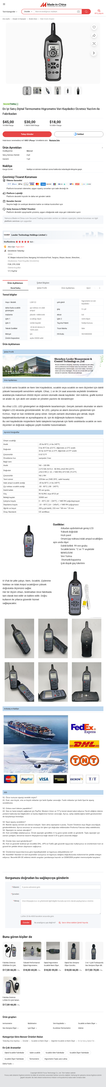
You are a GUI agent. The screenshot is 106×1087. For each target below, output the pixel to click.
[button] (95, 288)
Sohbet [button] (80, 134)
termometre (7, 1023)
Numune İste (54, 140)
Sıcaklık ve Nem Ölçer (86, 1023)
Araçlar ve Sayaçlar (19, 19)
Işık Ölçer (31, 1028)
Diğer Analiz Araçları (47, 19)
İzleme (80, 1028)
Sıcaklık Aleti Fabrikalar (55, 1052)
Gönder (26, 922)
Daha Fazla (7, 1063)
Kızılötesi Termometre (61, 1028)
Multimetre (32, 1023)
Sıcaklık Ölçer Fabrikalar (79, 1052)
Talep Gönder (27, 134)
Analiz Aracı (33, 19)
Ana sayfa (6, 19)
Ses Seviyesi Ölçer (10, 1028)
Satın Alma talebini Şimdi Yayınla (73, 922)
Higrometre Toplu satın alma (55, 1059)
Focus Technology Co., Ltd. (52, 1073)
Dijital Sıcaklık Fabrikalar (14, 1052)
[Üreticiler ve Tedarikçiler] (53, 4)
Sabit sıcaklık (35, 1052)
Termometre (34, 1059)
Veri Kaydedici (58, 1023)
